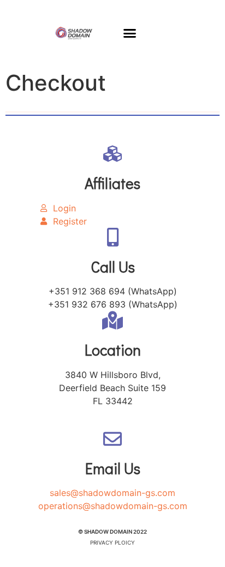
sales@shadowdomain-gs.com (112, 492)
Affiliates (112, 183)
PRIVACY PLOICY (112, 542)
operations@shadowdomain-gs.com (112, 505)
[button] (130, 32)
